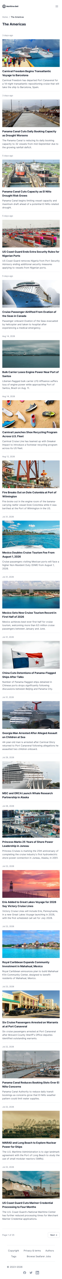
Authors (49, 1250)
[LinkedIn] (37, 1272)
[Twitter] (31, 1272)
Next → (53, 1235)
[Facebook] (24, 1272)
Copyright (13, 1250)
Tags (13, 1256)
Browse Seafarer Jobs (39, 1256)
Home (5, 17)
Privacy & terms (32, 1250)
